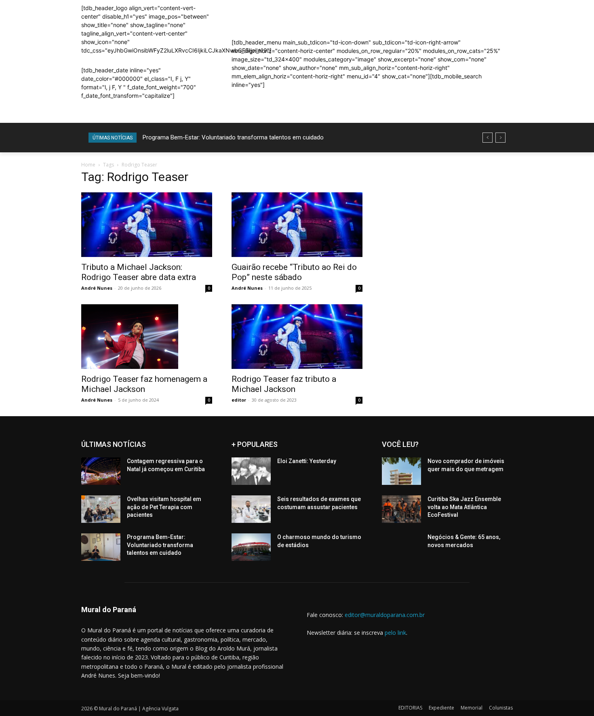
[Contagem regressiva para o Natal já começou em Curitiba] (100, 471)
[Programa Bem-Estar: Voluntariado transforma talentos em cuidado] (100, 547)
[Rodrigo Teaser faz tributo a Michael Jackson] (297, 336)
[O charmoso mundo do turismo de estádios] (251, 547)
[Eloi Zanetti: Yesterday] (251, 471)
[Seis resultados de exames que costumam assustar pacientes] (251, 509)
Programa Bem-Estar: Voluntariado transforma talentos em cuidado (233, 137)
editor (239, 400)
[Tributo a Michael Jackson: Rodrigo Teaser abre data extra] (146, 224)
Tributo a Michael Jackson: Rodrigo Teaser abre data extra (138, 272)
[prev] (487, 138)
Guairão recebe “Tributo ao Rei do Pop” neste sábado (294, 272)
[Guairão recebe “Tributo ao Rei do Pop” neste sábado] (297, 224)
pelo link (395, 632)
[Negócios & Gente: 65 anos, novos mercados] (401, 547)
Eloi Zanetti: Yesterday (306, 461)
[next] (500, 138)
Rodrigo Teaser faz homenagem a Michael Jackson (144, 384)
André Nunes (96, 288)
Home (88, 164)
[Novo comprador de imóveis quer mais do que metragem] (401, 471)
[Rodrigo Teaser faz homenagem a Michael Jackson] (146, 336)
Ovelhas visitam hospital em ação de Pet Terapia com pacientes (164, 507)
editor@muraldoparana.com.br (385, 615)
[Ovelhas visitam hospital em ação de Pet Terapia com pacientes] (100, 509)
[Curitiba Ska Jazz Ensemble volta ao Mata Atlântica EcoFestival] (401, 509)
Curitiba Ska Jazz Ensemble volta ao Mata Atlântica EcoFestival (464, 507)
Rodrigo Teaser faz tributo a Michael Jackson (284, 384)
